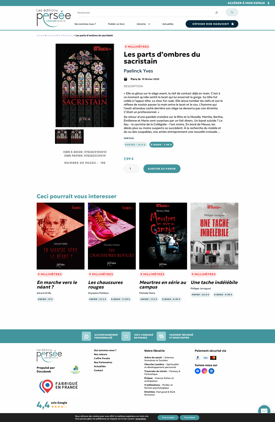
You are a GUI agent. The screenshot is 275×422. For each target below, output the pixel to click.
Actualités (167, 23)
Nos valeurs (100, 354)
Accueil (40, 35)
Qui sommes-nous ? (105, 350)
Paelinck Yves (138, 71)
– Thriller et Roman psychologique (158, 386)
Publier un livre (116, 23)
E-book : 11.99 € (120, 299)
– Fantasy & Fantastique (162, 372)
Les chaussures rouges (105, 284)
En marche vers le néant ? (57, 284)
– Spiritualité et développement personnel (161, 366)
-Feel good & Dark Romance (159, 393)
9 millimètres (66, 35)
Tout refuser (189, 417)
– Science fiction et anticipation (159, 379)
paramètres (141, 419)
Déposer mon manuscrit (210, 23)
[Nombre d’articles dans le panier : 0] (232, 12)
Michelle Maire (147, 293)
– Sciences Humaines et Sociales (159, 359)
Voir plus (129, 138)
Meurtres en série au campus (162, 284)
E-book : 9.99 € (223, 295)
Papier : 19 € (45, 299)
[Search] (216, 12)
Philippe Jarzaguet (200, 288)
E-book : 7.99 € (161, 144)
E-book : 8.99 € (171, 299)
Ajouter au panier (162, 168)
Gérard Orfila (44, 293)
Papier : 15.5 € (97, 299)
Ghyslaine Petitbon (98, 293)
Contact (98, 370)
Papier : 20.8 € (200, 295)
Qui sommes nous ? (85, 23)
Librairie (141, 23)
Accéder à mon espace (246, 3)
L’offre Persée (102, 358)
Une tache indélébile (213, 282)
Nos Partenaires (103, 362)
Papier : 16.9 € (135, 144)
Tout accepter (168, 417)
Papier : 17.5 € (149, 299)
